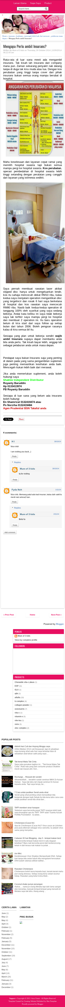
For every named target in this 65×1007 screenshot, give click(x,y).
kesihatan (19, 36)
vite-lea (18, 720)
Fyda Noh (17, 489)
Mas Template (52, 1001)
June (4, 913)
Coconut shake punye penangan (29, 884)
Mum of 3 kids (27, 468)
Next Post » (56, 615)
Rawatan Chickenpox (24, 869)
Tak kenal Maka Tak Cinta (25, 762)
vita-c (17, 713)
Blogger (60, 624)
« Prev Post (8, 615)
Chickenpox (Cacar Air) (24, 823)
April (4, 924)
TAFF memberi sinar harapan (27, 808)
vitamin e (19, 716)
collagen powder (22, 705)
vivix (17, 724)
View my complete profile (26, 640)
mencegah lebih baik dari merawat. (37, 36)
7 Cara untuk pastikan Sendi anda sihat (31, 792)
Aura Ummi (35, 998)
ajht (16, 693)
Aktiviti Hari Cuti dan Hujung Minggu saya (32, 746)
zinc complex (21, 728)
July (3, 962)
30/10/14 (57, 441)
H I (13, 441)
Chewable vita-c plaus (24, 682)
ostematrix (19, 709)
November (6, 934)
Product (48, 3)
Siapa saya (35, 3)
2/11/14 (56, 514)
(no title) (18, 853)
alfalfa (17, 697)
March (4, 977)
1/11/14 (58, 490)
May (3, 917)
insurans (12, 36)
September (6, 956)
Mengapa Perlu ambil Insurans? (25, 46)
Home (4, 36)
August (5, 959)
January (5, 941)
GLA (17, 690)
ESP (16, 686)
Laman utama (20, 3)
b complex (19, 701)
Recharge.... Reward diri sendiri (28, 777)
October (5, 927)
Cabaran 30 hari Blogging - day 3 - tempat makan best (38, 838)
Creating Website (30, 1001)
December (6, 945)
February (5, 931)
